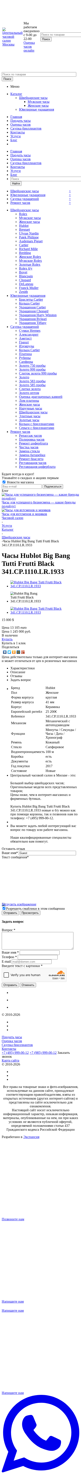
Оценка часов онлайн (29, 46)
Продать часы (20, 120)
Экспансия (31, 1137)
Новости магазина (20, 482)
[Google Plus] (23, 652)
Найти (16, 183)
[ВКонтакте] (5, 652)
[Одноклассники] (14, 652)
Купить (7, 639)
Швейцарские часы (33, 98)
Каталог (16, 94)
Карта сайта (10, 1060)
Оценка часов (20, 124)
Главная (16, 117)
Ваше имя (10, 853)
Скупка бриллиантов (25, 128)
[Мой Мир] (18, 652)
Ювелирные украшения (36, 109)
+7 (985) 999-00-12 (43, 1052)
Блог (13, 140)
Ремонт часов (20, 203)
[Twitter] (9, 652)
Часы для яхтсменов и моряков (24, 514)
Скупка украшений (24, 199)
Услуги (15, 136)
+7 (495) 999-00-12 (15, 1052)
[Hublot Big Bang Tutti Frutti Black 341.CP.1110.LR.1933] (44, 586)
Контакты (17, 132)
